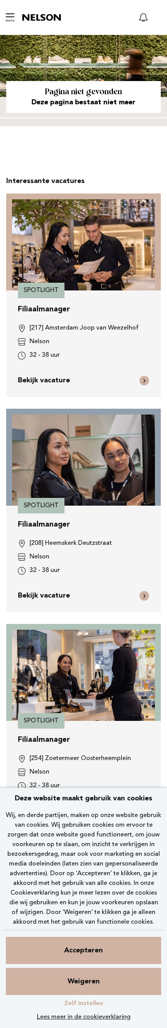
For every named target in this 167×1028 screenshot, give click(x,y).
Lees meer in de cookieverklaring (83, 1017)
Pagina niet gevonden (83, 92)
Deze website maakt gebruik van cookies (83, 798)
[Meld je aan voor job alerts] (143, 17)
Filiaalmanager (44, 309)
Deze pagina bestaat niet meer (83, 102)
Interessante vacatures (45, 181)
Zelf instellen (83, 1003)
